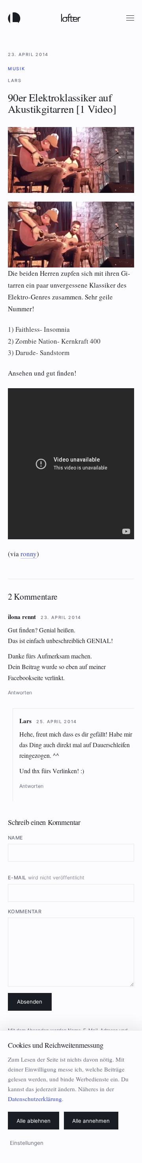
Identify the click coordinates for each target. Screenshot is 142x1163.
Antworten (20, 693)
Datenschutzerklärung (35, 1099)
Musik (16, 68)
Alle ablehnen (33, 1121)
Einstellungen (26, 1143)
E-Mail (46, 878)
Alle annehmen (91, 1121)
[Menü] (130, 18)
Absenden (29, 1001)
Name (15, 838)
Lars (25, 720)
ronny (29, 553)
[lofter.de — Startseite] (16, 17)
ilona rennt (22, 616)
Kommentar (25, 911)
